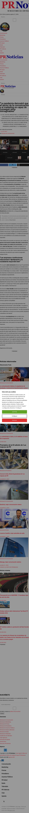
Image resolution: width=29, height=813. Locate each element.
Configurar (14, 416)
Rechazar (14, 420)
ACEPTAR (14, 411)
